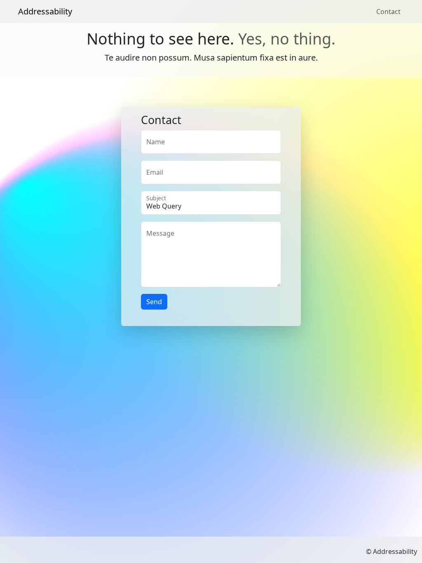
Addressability (45, 11)
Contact (388, 11)
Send (154, 301)
